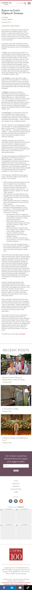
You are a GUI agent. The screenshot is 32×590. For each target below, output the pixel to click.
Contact (16, 483)
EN (18, 3)
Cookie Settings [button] (23, 584)
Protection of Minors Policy (11, 584)
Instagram (20, 507)
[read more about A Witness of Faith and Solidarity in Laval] (16, 424)
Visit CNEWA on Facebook (10, 501)
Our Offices (16, 489)
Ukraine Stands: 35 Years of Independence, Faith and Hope (13, 378)
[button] (8, 516)
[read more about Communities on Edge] (16, 395)
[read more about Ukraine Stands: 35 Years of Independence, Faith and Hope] (16, 364)
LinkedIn (12, 587)
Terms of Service (14, 582)
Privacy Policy (5, 582)
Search (25, 3)
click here (22, 334)
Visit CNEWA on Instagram (16, 501)
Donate (16, 486)
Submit (16, 470)
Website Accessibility (24, 582)
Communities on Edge (10, 409)
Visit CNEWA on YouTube (21, 501)
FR (21, 3)
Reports (10, 19)
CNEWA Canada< (6, 3)
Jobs (16, 492)
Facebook (4, 587)
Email (20, 587)
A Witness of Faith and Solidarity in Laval (15, 439)
